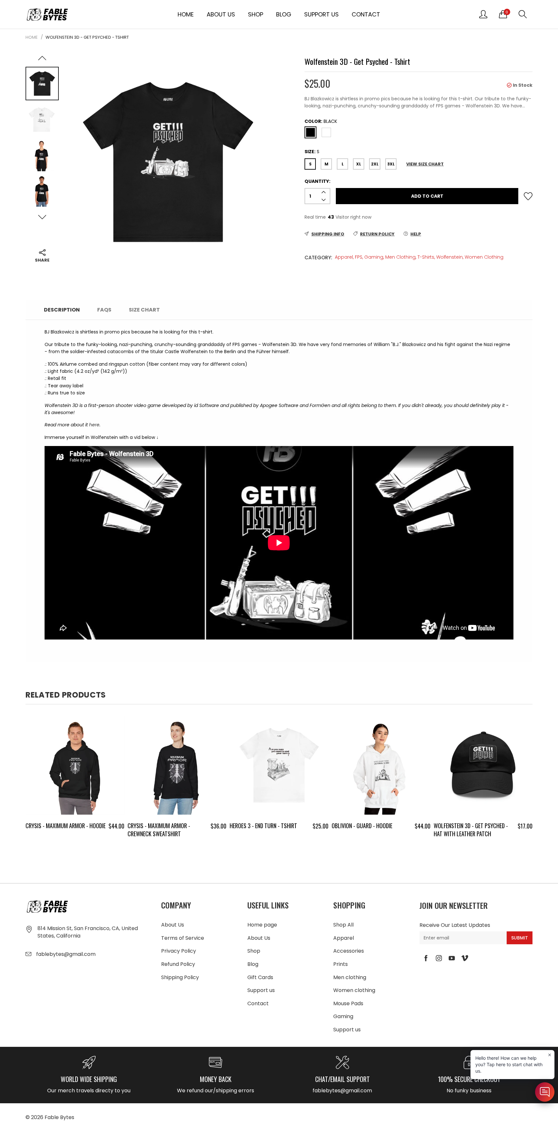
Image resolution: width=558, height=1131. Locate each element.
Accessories (348, 951)
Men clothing (400, 257)
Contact (366, 14)
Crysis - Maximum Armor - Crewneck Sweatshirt (159, 829)
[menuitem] (185, 14)
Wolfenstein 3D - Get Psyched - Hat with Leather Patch (471, 829)
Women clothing (484, 257)
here (94, 425)
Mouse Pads (348, 1003)
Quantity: (317, 181)
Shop (255, 14)
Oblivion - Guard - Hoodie (362, 825)
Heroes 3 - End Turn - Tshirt (263, 825)
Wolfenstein (449, 257)
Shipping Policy (180, 977)
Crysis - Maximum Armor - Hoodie (66, 825)
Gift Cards (260, 977)
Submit (519, 938)
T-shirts (426, 257)
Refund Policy (178, 964)
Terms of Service (182, 938)
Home (186, 14)
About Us (221, 14)
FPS (358, 257)
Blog (283, 14)
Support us (321, 14)
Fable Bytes (59, 1117)
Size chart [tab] (144, 309)
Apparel (344, 257)
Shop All (343, 924)
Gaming (373, 257)
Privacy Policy (178, 951)
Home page (262, 924)
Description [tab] (62, 309)
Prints (340, 964)
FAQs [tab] (104, 309)
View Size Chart (425, 164)
